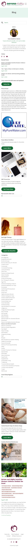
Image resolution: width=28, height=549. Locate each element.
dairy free (4, 271)
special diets (4, 352)
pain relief (4, 329)
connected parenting (6, 268)
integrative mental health (6, 489)
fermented (4, 287)
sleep (2, 346)
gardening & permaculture (8, 289)
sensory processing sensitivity (7, 495)
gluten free (4, 290)
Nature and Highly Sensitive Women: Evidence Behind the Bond (12, 481)
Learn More (7, 148)
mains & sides (4, 317)
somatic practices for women (8, 350)
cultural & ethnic (5, 269)
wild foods (4, 371)
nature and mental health (7, 493)
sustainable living (6, 360)
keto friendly (4, 311)
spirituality (4, 353)
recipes (3, 338)
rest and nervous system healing (10, 339)
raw (2, 336)
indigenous (4, 308)
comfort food (4, 264)
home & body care (6, 301)
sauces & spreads (5, 343)
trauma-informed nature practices (8, 497)
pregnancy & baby (6, 334)
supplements (4, 358)
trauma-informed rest (7, 367)
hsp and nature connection (16, 487)
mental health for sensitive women (10, 318)
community (4, 266)
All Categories (4, 257)
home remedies (5, 303)
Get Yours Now (8, 189)
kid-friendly (4, 313)
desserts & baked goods (7, 273)
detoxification (4, 276)
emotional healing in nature (17, 485)
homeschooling (5, 304)
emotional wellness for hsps (8, 285)
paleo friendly (4, 331)
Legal (22, 534)
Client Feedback (15, 534)
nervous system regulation (18, 493)
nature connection (6, 325)
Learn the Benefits (9, 251)
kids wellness (4, 315)
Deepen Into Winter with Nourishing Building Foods (13, 74)
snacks (3, 348)
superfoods (4, 357)
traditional (4, 362)
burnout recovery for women (9, 262)
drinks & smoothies (6, 278)
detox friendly (5, 275)
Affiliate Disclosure (17, 536)
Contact (8, 536)
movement (4, 320)
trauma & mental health (7, 364)
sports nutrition (5, 355)
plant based (4, 332)
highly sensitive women (7, 294)
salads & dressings (6, 341)
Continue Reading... (6, 515)
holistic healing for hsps (7, 296)
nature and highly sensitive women (8, 491)
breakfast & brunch (6, 259)
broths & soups (5, 261)
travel (3, 369)
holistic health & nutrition (8, 297)
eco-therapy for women (6, 485)
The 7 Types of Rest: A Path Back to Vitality (12, 69)
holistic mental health (6, 487)
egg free (3, 282)
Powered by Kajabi (14, 545)
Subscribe (6, 84)
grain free (4, 292)
